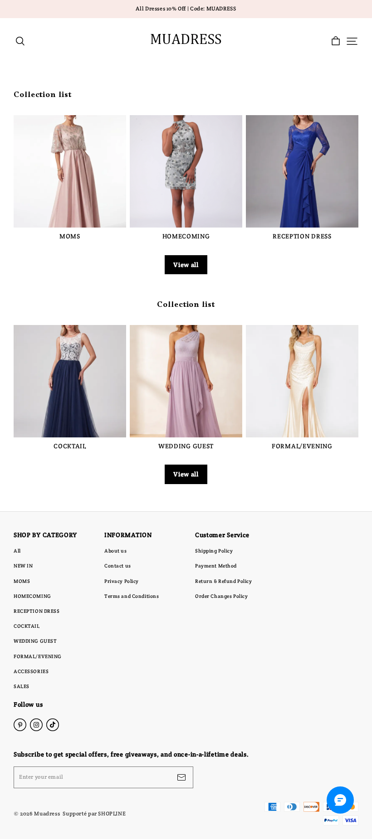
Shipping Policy (214, 551)
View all (186, 265)
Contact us (117, 566)
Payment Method (216, 566)
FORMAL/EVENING (38, 656)
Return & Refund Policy (223, 581)
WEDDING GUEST (35, 641)
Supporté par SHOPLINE (94, 813)
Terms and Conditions (131, 596)
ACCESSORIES (31, 671)
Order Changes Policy (221, 596)
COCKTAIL (27, 626)
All (17, 551)
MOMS (22, 581)
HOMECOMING (32, 596)
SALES (21, 686)
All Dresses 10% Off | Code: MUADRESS (186, 8)
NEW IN (23, 566)
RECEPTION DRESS (37, 611)
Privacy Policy (121, 581)
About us (115, 551)
